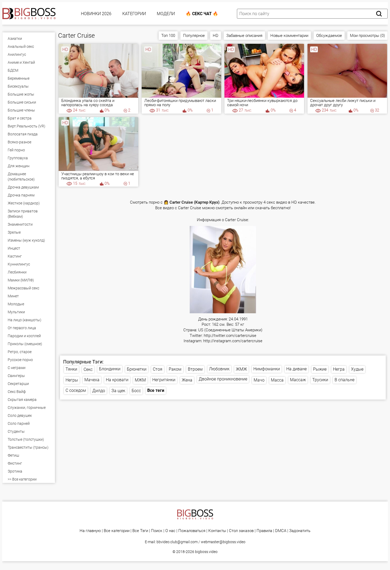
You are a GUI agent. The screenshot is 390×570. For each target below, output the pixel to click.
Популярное (194, 35)
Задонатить (299, 531)
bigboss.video (206, 552)
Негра (339, 369)
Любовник (219, 368)
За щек (118, 390)
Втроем (195, 369)
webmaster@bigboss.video (223, 542)
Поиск (156, 531)
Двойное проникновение (223, 379)
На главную (90, 531)
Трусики (320, 379)
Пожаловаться (191, 531)
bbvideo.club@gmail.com (177, 542)
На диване (296, 368)
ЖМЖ (241, 369)
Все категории (116, 531)
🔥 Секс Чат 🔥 (202, 13)
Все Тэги (140, 531)
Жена (187, 380)
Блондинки (109, 368)
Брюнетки (136, 369)
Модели (166, 13)
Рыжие (320, 369)
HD (215, 35)
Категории (134, 13)
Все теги (155, 390)
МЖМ (140, 380)
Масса (277, 380)
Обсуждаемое (329, 35)
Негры (72, 380)
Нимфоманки (266, 368)
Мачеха (91, 379)
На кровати (117, 379)
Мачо (259, 380)
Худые (357, 369)
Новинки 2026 (96, 13)
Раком (175, 369)
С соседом (76, 390)
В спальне (344, 379)
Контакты (217, 531)
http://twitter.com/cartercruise (230, 335)
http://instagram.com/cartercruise (232, 341)
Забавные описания (244, 35)
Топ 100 (168, 35)
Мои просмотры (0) (367, 35)
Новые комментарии (289, 35)
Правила (264, 531)
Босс (136, 390)
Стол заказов (241, 531)
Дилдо (98, 390)
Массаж (298, 379)
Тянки (71, 369)
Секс (88, 369)
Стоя (157, 369)
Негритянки (163, 379)
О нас (170, 531)
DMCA (280, 531)
